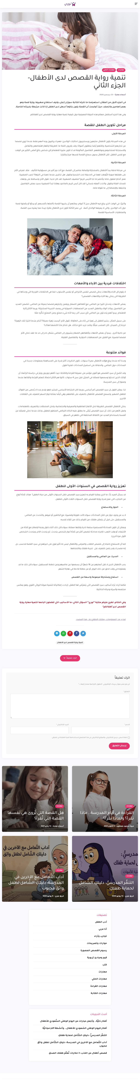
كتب (104, 965)
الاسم (127, 725)
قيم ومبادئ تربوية (97, 958)
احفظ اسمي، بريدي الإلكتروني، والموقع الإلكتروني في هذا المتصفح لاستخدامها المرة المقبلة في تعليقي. (89, 738)
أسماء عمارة (120, 95)
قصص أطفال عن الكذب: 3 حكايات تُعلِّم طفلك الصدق (78, 1053)
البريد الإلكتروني (62, 725)
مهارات (121, 70)
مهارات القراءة (98, 986)
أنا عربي (103, 929)
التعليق (126, 692)
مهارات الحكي (108, 70)
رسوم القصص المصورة (94, 951)
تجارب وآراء (100, 936)
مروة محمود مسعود (125, 826)
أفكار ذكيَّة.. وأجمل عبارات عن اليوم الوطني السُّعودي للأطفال (73, 1021)
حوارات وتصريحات (97, 943)
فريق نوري (129, 896)
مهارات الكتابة (99, 993)
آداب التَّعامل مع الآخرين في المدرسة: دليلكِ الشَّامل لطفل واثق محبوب (36, 883)
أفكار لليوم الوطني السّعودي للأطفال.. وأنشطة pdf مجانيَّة (75, 1028)
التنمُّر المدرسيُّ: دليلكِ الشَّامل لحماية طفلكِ (82, 1035)
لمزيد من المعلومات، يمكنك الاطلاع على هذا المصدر (101, 620)
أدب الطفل (101, 922)
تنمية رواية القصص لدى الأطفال (70, 643)
